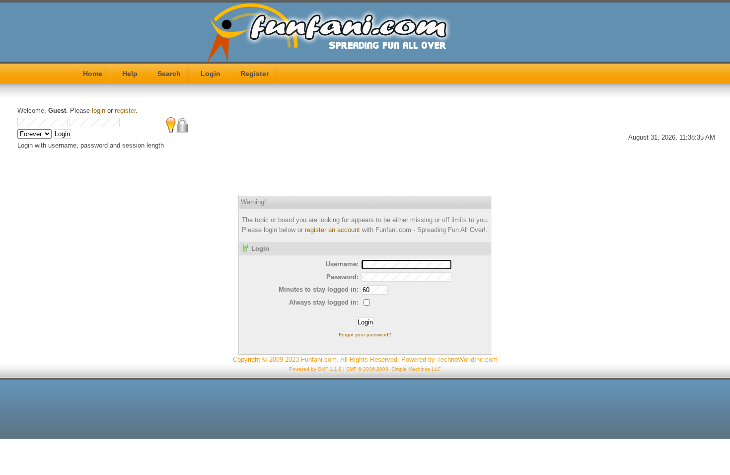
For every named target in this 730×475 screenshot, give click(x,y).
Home (92, 74)
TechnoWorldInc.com (467, 359)
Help (130, 74)
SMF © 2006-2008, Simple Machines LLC (393, 369)
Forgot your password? (365, 334)
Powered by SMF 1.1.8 (315, 369)
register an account (332, 230)
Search (169, 74)
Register (254, 74)
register (125, 110)
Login (210, 74)
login (98, 110)
